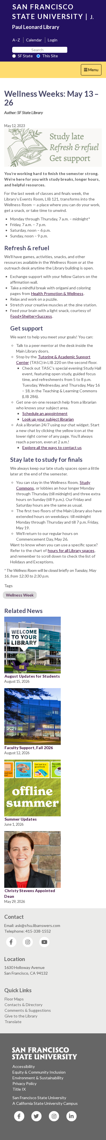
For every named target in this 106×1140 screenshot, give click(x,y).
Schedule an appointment (45, 413)
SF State (25, 55)
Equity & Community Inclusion (39, 1072)
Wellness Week (20, 595)
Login (52, 39)
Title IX (19, 1089)
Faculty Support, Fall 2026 (29, 747)
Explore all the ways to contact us (52, 447)
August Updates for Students (32, 676)
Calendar (34, 39)
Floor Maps (14, 998)
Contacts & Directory (23, 1004)
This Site (50, 55)
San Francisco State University (39, 1097)
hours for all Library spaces (71, 550)
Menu (92, 71)
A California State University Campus (45, 1103)
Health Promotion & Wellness (57, 293)
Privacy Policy (24, 1083)
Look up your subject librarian (48, 419)
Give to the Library (21, 1015)
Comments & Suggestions (28, 1010)
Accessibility (23, 1066)
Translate (13, 1021)
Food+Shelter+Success (31, 316)
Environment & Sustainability (37, 1077)
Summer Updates (21, 819)
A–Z (16, 39)
